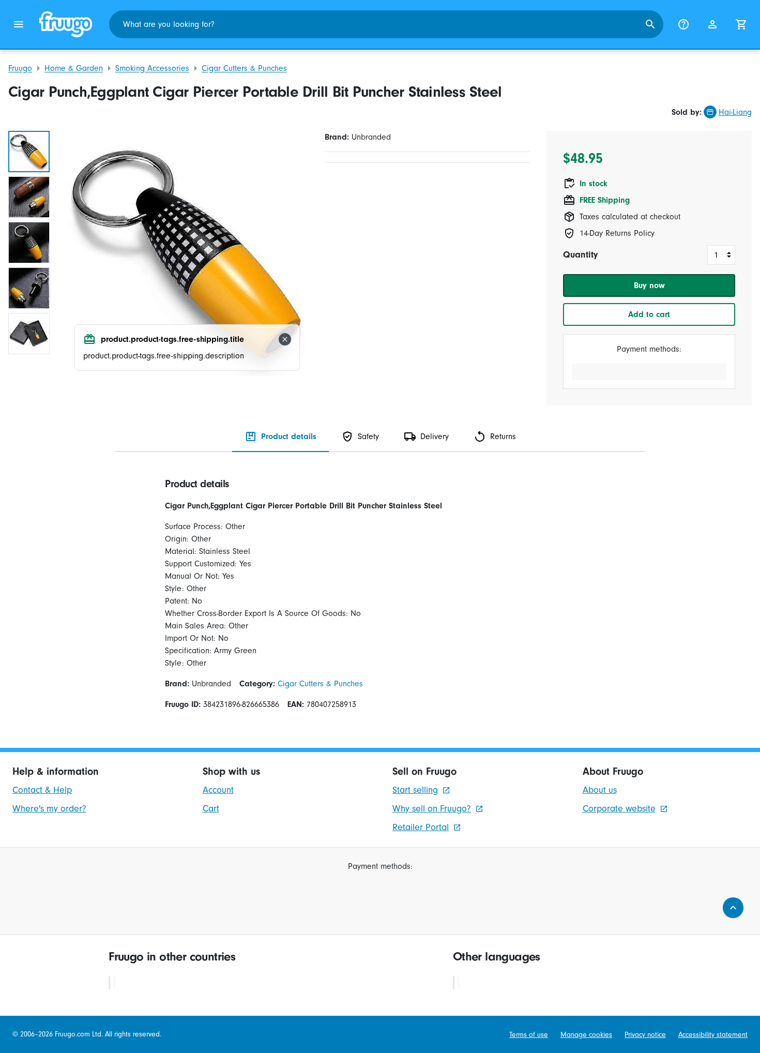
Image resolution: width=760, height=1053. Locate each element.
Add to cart (649, 314)
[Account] (712, 24)
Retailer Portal (420, 827)
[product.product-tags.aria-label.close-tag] (285, 339)
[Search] (650, 24)
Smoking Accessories (152, 68)
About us (600, 790)
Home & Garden (73, 68)
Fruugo (20, 68)
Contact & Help (42, 790)
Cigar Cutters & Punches (244, 68)
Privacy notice (645, 1034)
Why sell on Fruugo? (431, 808)
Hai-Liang (735, 112)
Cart (211, 808)
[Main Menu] (18, 24)
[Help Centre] (683, 24)
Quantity (580, 254)
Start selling (415, 790)
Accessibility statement (713, 1034)
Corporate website (619, 808)
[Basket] (741, 24)
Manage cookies (586, 1034)
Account (218, 790)
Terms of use (528, 1034)
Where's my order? (49, 808)
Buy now (649, 285)
